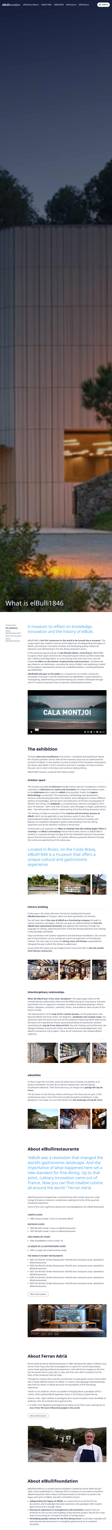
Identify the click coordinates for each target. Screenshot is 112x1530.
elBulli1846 (46, 4)
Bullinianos (71, 4)
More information (38, 1294)
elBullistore (84, 4)
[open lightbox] (43, 884)
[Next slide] (103, 871)
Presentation (10, 625)
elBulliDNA (59, 4)
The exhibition (11, 628)
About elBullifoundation (12, 640)
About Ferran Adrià (13, 636)
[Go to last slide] (100, 871)
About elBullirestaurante (13, 632)
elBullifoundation (31, 4)
